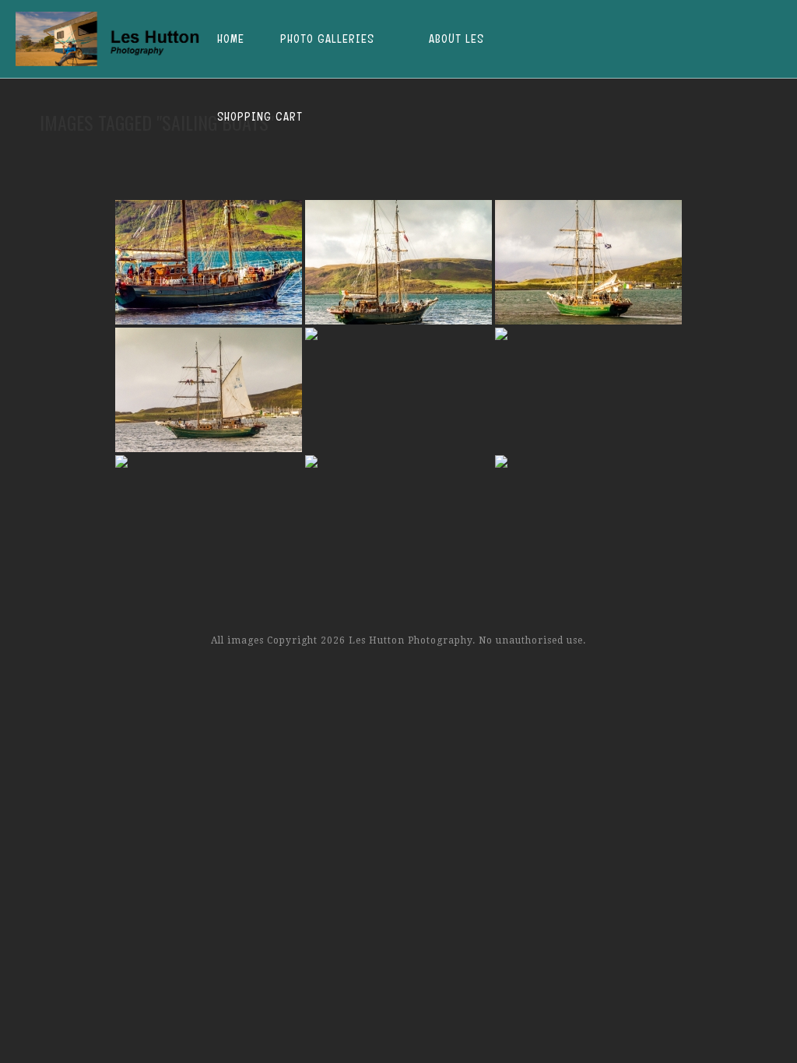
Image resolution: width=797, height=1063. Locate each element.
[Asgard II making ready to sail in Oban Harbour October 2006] (588, 262)
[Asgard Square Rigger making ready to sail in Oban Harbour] (208, 262)
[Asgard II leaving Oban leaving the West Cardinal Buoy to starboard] (588, 390)
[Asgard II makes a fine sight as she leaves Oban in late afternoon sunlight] (588, 517)
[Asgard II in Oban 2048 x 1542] (398, 262)
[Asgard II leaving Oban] (208, 517)
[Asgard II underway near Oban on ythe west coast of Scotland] (398, 517)
